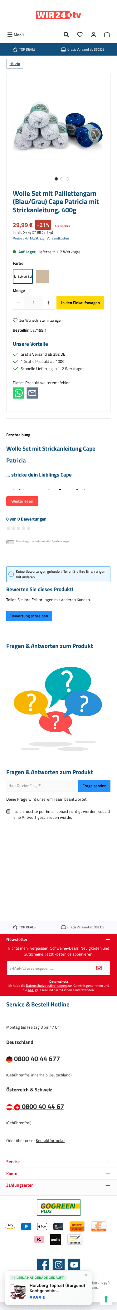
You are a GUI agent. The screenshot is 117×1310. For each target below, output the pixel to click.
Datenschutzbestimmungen (46, 985)
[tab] (58, 472)
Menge (19, 291)
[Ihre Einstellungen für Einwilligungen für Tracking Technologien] (106, 1299)
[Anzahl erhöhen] (48, 302)
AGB (31, 989)
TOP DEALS (27, 49)
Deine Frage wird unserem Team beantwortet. (47, 799)
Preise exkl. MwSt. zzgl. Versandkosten (41, 238)
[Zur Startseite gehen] (58, 15)
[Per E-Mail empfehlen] (32, 392)
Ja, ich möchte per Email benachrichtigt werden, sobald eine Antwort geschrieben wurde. (61, 814)
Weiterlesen (22, 501)
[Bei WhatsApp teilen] (19, 392)
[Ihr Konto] (93, 35)
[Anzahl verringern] (18, 302)
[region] (58, 133)
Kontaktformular (50, 1140)
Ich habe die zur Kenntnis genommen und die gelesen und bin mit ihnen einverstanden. (58, 987)
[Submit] (99, 968)
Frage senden (94, 786)
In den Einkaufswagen (80, 302)
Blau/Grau (23, 276)
